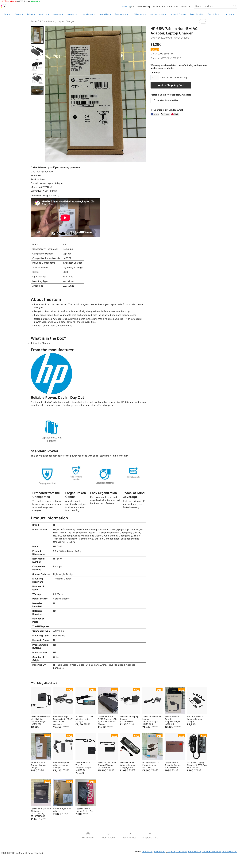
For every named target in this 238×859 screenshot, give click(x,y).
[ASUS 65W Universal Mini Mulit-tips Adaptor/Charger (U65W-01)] (41, 700)
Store (124, 6)
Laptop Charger (66, 21)
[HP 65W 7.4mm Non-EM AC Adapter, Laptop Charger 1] (37, 51)
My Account (88, 837)
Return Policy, (195, 851)
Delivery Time (158, 6)
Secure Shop (160, 851)
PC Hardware (47, 21)
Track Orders (108, 837)
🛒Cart (132, 6)
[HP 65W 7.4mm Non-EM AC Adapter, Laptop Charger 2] (37, 64)
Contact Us (185, 6)
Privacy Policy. (229, 851)
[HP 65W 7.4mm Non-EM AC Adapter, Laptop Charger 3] (37, 78)
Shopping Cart (150, 837)
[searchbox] (215, 6)
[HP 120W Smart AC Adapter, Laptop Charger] (197, 700)
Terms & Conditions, (212, 851)
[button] (230, 14)
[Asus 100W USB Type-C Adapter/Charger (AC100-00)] (85, 746)
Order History (143, 6)
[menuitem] (201, 21)
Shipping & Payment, (177, 851)
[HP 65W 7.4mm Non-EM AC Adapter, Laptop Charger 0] (37, 35)
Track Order (172, 6)
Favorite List (129, 837)
